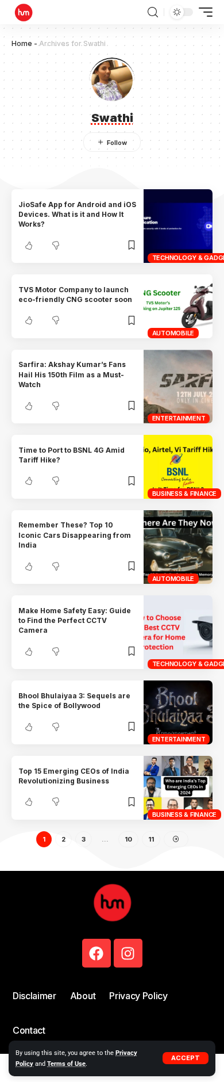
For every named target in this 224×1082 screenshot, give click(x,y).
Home (21, 43)
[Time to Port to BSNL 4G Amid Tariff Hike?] (178, 467)
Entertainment (179, 418)
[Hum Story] (23, 12)
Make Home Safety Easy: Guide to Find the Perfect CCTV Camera (74, 620)
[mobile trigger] (203, 12)
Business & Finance (184, 494)
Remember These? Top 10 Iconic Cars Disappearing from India (74, 535)
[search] (153, 12)
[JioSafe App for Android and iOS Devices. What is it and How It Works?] (178, 226)
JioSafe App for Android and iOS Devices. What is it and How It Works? (77, 214)
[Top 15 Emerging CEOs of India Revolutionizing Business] (178, 788)
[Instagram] (128, 953)
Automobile (173, 333)
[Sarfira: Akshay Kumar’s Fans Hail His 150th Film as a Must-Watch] (178, 386)
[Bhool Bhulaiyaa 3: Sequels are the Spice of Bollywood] (178, 712)
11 (151, 839)
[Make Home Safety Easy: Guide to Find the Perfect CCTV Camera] (178, 632)
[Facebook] (96, 953)
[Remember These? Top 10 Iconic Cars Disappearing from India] (178, 547)
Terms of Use (66, 1064)
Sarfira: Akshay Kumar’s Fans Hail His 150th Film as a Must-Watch (72, 374)
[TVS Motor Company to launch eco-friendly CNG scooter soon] (178, 306)
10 (128, 839)
